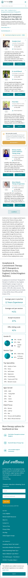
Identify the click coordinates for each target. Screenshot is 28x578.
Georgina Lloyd (16, 41)
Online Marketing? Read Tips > (11, 550)
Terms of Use (6, 526)
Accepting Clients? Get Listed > (11, 544)
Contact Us (6, 523)
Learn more (5, 570)
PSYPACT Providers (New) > (10, 560)
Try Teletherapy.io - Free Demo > (11, 557)
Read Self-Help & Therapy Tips (15, 443)
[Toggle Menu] (25, 2)
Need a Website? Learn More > (11, 554)
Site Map (5, 532)
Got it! (14, 574)
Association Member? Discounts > (12, 547)
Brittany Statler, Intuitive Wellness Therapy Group (17, 151)
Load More (14, 212)
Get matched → (14, 142)
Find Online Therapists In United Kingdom (16, 435)
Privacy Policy (6, 529)
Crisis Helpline (6, 514)
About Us (5, 520)
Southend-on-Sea (12, 10)
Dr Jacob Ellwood (17, 71)
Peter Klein (15, 102)
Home (2, 10)
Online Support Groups (9, 536)
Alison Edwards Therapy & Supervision (18, 183)
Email (8, 64)
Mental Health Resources (9, 517)
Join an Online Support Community (14, 450)
